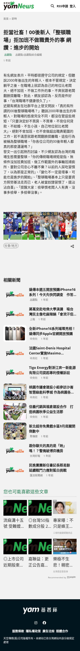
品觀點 (8, 55)
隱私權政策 (33, 631)
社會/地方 (10, 246)
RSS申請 (62, 6)
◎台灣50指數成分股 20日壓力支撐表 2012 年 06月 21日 (39, 523)
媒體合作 (62, 631)
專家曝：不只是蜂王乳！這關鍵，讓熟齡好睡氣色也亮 (63, 523)
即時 (14, 19)
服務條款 (18, 631)
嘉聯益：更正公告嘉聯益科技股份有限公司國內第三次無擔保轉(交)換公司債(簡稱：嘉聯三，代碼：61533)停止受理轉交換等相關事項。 (39, 562)
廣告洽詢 (48, 631)
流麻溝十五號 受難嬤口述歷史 (14, 523)
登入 (73, 6)
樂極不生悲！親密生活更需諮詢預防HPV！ (63, 562)
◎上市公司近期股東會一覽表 (13, 562)
